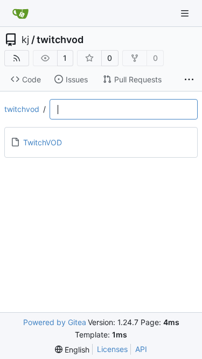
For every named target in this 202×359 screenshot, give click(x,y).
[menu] (72, 349)
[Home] (20, 13)
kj (25, 39)
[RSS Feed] (16, 58)
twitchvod (60, 39)
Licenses (112, 349)
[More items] (189, 79)
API (141, 349)
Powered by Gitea (54, 322)
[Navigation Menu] (186, 13)
